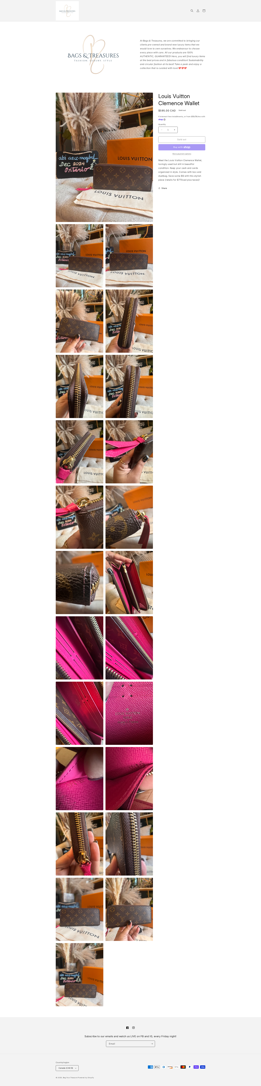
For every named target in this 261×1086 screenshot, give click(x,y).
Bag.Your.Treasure (70, 1078)
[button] (192, 11)
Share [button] (164, 188)
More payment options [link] (182, 154)
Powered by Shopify (86, 1078)
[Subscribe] (152, 1044)
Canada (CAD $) (66, 1068)
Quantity (162, 124)
